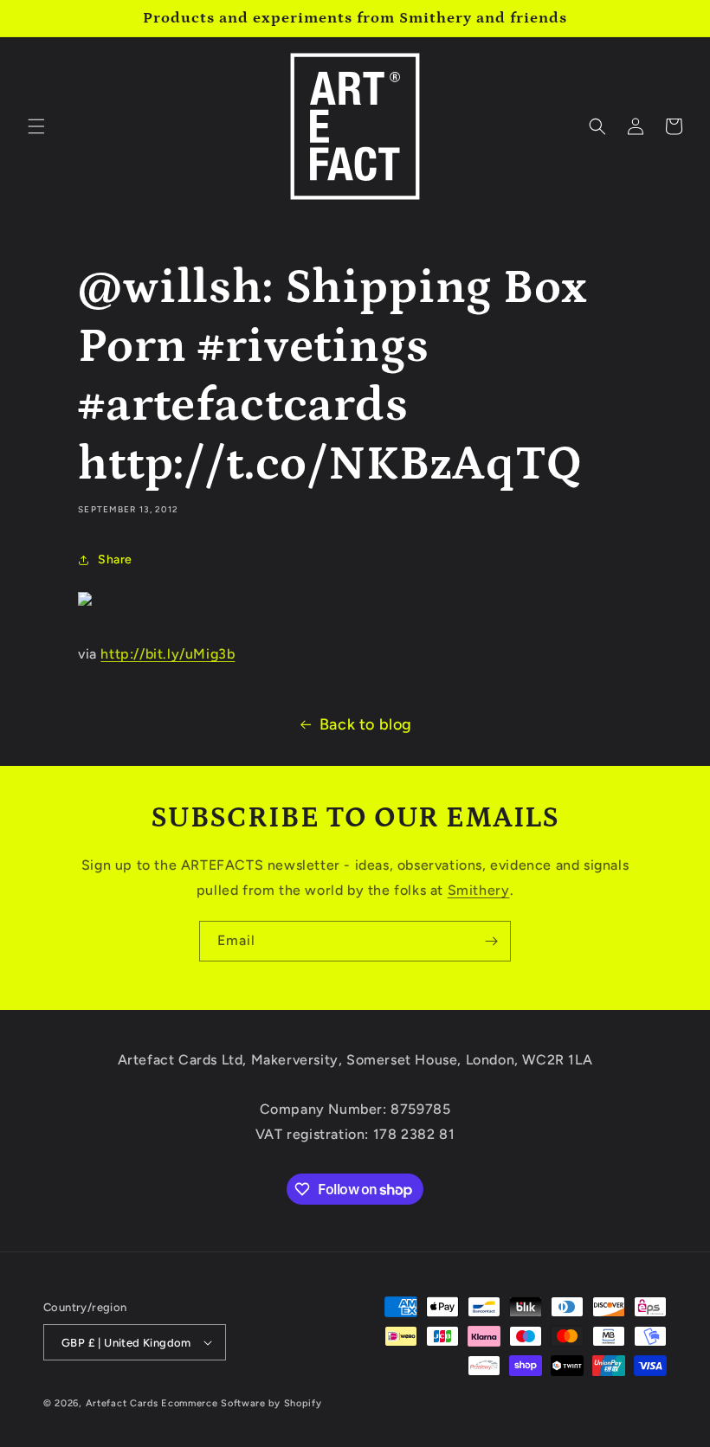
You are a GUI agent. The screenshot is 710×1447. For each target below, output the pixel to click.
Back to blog (366, 724)
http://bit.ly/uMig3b (167, 654)
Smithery (479, 890)
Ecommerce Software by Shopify (241, 1403)
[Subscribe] (491, 941)
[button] (36, 126)
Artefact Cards (122, 1403)
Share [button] (115, 559)
